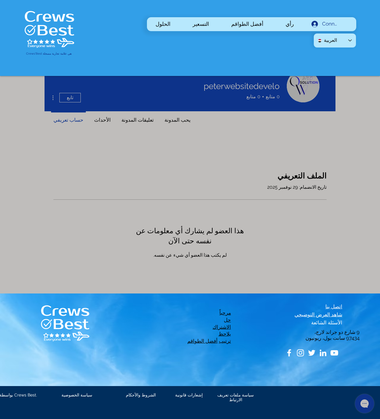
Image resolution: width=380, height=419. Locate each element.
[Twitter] (311, 353)
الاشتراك (222, 327)
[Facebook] (289, 353)
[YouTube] (334, 353)
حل (227, 320)
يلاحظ (224, 334)
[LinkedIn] (323, 353)
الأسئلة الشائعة (326, 323)
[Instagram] (300, 353)
